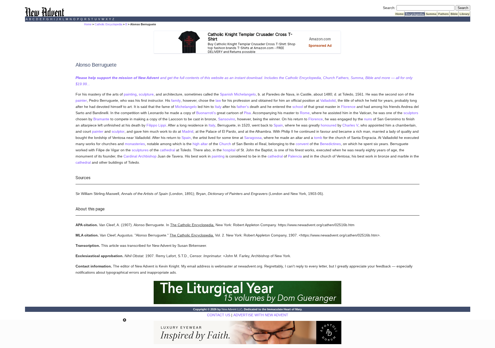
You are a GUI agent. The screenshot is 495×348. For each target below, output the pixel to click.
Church (225, 144)
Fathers (443, 13)
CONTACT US (218, 315)
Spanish (226, 94)
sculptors (410, 113)
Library (464, 13)
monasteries (135, 144)
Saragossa (253, 138)
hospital (229, 150)
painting (130, 94)
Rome (305, 113)
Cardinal (130, 156)
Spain (278, 125)
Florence (348, 107)
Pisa (247, 113)
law (218, 100)
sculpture (146, 94)
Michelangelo (245, 94)
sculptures (140, 150)
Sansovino (226, 119)
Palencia (295, 156)
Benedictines (330, 144)
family (176, 100)
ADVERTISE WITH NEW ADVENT (260, 315)
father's (243, 107)
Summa (431, 13)
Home (399, 13)
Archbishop (147, 156)
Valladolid (328, 100)
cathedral (167, 150)
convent (302, 144)
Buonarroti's (206, 113)
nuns (368, 119)
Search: (389, 8)
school (297, 107)
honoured (328, 125)
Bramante (101, 119)
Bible (454, 13)
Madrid (187, 131)
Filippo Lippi (156, 125)
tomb (318, 138)
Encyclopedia (415, 13)
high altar (200, 144)
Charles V (350, 125)
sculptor (118, 131)
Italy (218, 107)
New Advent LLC (231, 309)
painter (81, 100)
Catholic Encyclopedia (108, 24)
